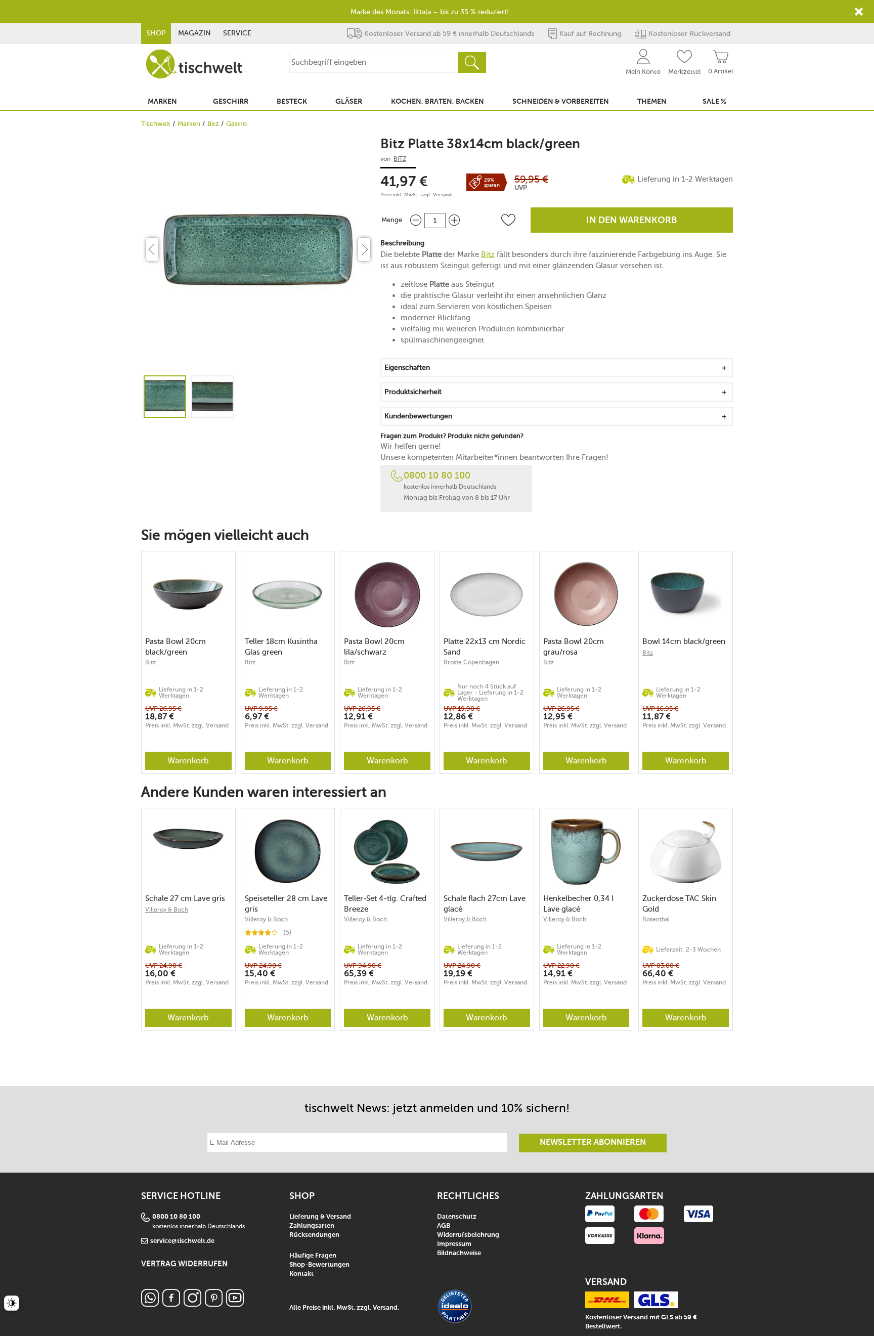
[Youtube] (235, 1304)
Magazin (194, 33)
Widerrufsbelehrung (468, 1235)
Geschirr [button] (230, 101)
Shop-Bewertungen (319, 1265)
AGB (443, 1226)
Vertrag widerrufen (184, 1264)
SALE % (714, 101)
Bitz (213, 123)
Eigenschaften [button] (407, 367)
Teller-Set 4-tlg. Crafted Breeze (385, 904)
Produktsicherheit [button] (413, 391)
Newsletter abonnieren (593, 1143)
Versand (442, 195)
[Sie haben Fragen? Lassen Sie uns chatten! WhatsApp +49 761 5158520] (150, 1304)
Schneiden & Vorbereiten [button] (560, 101)
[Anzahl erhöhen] (454, 220)
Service (237, 33)
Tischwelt (155, 123)
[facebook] (171, 1304)
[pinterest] (214, 1304)
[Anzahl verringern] (415, 220)
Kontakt (301, 1274)
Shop (156, 33)
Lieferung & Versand (320, 1217)
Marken (189, 123)
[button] (508, 220)
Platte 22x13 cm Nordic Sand (485, 647)
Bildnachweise (459, 1253)
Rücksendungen (314, 1235)
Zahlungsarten (311, 1226)
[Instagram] (192, 1304)
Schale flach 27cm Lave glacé (485, 904)
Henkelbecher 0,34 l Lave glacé (578, 904)
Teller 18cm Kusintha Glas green (281, 647)
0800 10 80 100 (437, 475)
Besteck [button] (292, 101)
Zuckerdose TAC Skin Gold (679, 904)
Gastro (236, 123)
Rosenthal (656, 919)
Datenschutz (456, 1217)
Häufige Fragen (312, 1256)
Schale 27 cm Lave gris (185, 898)
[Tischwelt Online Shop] (194, 64)
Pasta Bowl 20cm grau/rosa (573, 647)
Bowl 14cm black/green (683, 641)
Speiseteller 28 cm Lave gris (286, 904)
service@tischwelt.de (182, 1241)
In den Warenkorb (631, 220)
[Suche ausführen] (472, 62)
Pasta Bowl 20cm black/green (175, 647)
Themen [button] (652, 101)
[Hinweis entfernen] (858, 11)
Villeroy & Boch (166, 909)
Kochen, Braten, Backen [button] (437, 101)
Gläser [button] (348, 101)
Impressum (454, 1244)
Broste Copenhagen (471, 662)
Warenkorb (188, 760)
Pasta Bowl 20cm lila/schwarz (374, 647)
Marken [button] (162, 101)
